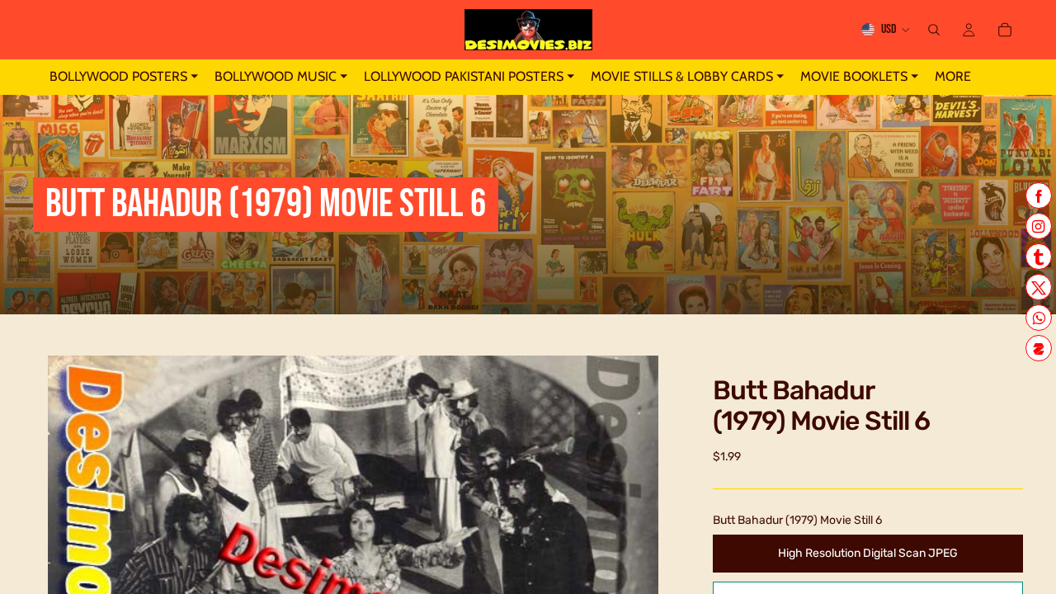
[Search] (934, 30)
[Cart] (1005, 30)
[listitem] (952, 77)
